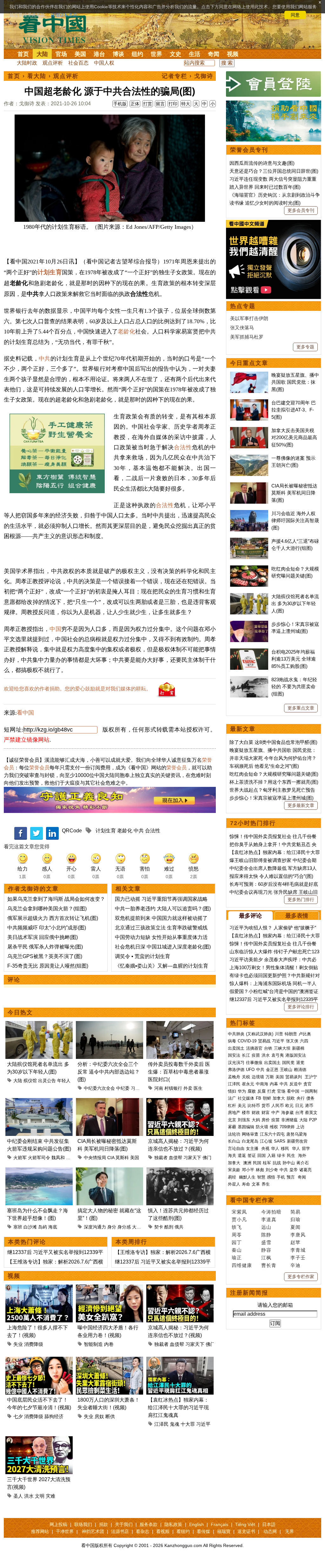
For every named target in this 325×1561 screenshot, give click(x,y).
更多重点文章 (301, 707)
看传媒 (203, 1531)
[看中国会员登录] (273, 84)
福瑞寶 (223, 1531)
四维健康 (242, 1265)
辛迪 (295, 1265)
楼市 (246, 1112)
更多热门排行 (301, 899)
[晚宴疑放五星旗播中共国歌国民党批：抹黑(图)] (249, 375)
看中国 (56, 29)
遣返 (242, 1155)
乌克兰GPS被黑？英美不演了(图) (44, 956)
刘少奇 (272, 1169)
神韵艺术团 (93, 1531)
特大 (185, 103)
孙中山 (288, 1162)
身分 (111, 1226)
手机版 (120, 103)
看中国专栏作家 (252, 1200)
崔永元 (248, 1084)
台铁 (268, 1048)
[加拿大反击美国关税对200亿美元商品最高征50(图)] (249, 430)
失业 (18, 1344)
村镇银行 (173, 1088)
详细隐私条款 (64, 15)
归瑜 (295, 1219)
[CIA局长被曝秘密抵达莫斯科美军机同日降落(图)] (109, 1101)
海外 (303, 1155)
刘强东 (244, 1119)
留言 (160, 103)
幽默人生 (247, 1177)
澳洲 (247, 1162)
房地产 (234, 1112)
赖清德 (300, 1069)
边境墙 (258, 1076)
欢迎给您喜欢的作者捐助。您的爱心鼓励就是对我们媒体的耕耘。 (77, 688)
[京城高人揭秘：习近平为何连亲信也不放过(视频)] (180, 1101)
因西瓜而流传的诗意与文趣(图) (262, 163)
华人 (275, 1148)
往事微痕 (254, 1062)
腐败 (252, 1091)
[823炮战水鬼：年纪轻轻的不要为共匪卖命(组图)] (249, 679)
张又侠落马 (242, 327)
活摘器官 (254, 1048)
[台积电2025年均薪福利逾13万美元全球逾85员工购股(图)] (249, 651)
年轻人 (63, 1080)
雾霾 (232, 1126)
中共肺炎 (236, 1034)
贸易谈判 (294, 1076)
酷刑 (168, 1226)
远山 (266, 1227)
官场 (61, 54)
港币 (309, 1105)
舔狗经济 (53, 1416)
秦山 (237, 1250)
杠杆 (232, 1105)
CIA (110, 1157)
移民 (285, 1148)
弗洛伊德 (236, 1069)
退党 (300, 1062)
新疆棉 (298, 1048)
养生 (266, 1184)
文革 (256, 1184)
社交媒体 (246, 1098)
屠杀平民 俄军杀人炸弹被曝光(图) (45, 946)
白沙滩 (30, 1226)
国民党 (288, 1062)
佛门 (206, 1157)
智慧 (261, 1177)
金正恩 (272, 1069)
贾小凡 (239, 1219)
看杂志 (142, 1531)
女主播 (253, 1148)
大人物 (138, 1226)
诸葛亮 (305, 1169)
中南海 (262, 1084)
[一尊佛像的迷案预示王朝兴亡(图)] (249, 458)
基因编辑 (246, 1126)
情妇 (232, 1091)
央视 (265, 1148)
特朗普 (291, 1034)
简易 (295, 1211)
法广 (232, 1098)
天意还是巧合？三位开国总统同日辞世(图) (273, 171)
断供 (110, 1416)
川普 (279, 1034)
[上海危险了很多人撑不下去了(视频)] (39, 1288)
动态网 (270, 1531)
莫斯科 (122, 1157)
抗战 (277, 1162)
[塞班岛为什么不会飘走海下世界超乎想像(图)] (39, 1171)
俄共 (179, 1226)
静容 (266, 1250)
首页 (23, 54)
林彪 (260, 1169)
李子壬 (298, 1257)
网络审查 (250, 1134)
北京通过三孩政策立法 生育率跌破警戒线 (161, 927)
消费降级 (33, 1344)
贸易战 (264, 1041)
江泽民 (161, 1424)
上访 (300, 1126)
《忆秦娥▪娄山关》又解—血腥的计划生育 (161, 966)
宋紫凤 (239, 1211)
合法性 (183, 447)
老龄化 (126, 331)
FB (258, 1098)
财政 (256, 1112)
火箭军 (20, 1157)
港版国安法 (295, 1055)
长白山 (234, 1141)
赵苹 (295, 1242)
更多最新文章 (301, 805)
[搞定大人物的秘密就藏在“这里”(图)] (109, 1171)
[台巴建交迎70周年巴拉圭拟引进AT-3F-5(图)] (249, 402)
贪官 (307, 1084)
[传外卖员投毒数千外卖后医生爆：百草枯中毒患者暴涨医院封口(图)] (180, 1024)
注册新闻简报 (249, 1293)
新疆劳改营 (297, 1141)
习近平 (137, 1088)
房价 (266, 1119)
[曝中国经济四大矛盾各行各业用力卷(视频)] (109, 1288)
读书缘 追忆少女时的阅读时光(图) (265, 203)
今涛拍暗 (271, 1211)
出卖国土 (236, 1048)
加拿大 (279, 1098)
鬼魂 (174, 1424)
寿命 (246, 1184)
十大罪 (188, 1424)
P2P (313, 1119)
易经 (232, 1177)
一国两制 (309, 1091)
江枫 (266, 1257)
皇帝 (293, 1169)
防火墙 (262, 1126)
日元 (299, 1105)
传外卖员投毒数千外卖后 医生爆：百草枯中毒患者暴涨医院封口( (179, 1071)
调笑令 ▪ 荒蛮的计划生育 (142, 956)
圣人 (18, 1496)
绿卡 (281, 1155)
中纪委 (122, 1088)
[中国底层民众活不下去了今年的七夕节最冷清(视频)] (39, 1360)
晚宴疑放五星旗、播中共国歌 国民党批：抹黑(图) (295, 382)
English (196, 1524)
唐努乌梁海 (296, 1134)
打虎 (271, 1091)
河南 (158, 1088)
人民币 (277, 1105)
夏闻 (295, 1227)
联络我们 (83, 1524)
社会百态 (78, 63)
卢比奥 (305, 1034)
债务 (310, 1098)
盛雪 (266, 1242)
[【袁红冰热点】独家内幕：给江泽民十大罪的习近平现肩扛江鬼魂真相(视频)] (180, 1360)
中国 (55, 629)
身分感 (124, 1226)
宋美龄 (234, 1169)
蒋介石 (303, 1162)
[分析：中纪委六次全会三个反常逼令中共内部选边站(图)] (109, 1024)
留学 (306, 1148)
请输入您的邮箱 (275, 1305)
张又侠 (292, 1041)
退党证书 (246, 1531)
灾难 (50, 1496)
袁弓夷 (277, 1055)
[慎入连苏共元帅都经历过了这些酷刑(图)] (180, 1171)
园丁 (237, 1242)
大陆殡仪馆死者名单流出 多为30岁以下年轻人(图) (295, 603)
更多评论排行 (301, 1006)
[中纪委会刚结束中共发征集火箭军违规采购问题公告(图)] (39, 1101)
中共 (44, 358)
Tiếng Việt (245, 1524)
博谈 (118, 54)
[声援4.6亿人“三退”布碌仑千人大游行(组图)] (249, 541)
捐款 (103, 1524)
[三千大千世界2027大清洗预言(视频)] (39, 1440)
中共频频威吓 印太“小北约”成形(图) (46, 927)
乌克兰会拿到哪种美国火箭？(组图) (47, 908)
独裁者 (161, 1157)
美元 (242, 1105)
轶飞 (237, 1227)
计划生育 (49, 272)
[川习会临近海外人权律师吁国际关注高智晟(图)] (249, 513)
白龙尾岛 (250, 1141)
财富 (266, 1112)
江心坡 (266, 1141)
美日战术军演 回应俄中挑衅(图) (42, 937)
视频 (232, 54)
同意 (295, 15)
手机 (281, 1177)
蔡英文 (311, 1112)
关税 (246, 1076)
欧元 (289, 1105)
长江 (246, 1055)
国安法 (234, 1055)
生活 (194, 54)
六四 (304, 1041)
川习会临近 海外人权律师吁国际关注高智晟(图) (295, 520)
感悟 (271, 1177)
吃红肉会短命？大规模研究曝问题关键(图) (273, 774)
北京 (232, 1119)
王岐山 (286, 1069)
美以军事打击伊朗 (249, 318)
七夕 (18, 1416)
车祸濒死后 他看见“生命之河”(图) (264, 766)
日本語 (268, 1524)
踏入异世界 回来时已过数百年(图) (265, 187)
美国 (80, 54)
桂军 (267, 1162)
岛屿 (42, 1226)
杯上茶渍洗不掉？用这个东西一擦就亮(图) (273, 782)
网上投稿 (58, 1524)
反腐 (261, 1091)
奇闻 (213, 54)
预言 (291, 1177)
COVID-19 (247, 1041)
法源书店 (120, 1531)
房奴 (99, 1416)
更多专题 (305, 346)
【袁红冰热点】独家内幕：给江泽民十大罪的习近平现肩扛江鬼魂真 (178, 1407)
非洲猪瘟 (289, 1119)
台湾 (299, 1112)
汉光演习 (236, 1062)
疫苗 (256, 1055)
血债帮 (175, 1157)
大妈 (256, 1119)
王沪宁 (311, 1076)
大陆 (42, 54)
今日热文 (20, 1012)
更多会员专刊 (301, 210)
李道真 (268, 1219)
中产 (275, 1112)
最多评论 (250, 916)
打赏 (147, 103)
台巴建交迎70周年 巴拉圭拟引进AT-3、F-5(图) (293, 410)
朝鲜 (267, 1098)
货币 (266, 1105)
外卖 (187, 1088)
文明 (39, 1496)
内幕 (274, 1084)
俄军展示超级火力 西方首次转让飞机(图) (52, 918)
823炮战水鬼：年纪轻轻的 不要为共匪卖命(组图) (294, 686)
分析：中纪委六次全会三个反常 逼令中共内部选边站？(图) (108, 1071)
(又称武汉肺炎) (259, 1034)
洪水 (29, 1496)
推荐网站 (40, 1531)
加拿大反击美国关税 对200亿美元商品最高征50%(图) (294, 437)
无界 (289, 1531)
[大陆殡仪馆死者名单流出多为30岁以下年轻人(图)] (39, 1024)
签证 (252, 1155)
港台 (99, 54)
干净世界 (65, 1531)
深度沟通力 (95, 1226)
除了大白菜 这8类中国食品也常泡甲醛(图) (273, 742)
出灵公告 (47, 1080)
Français (219, 1524)
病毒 (232, 1041)
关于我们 (124, 1524)
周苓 (237, 1234)
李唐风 (298, 1234)
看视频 (162, 1531)
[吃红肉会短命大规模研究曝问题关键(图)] (249, 568)
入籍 (271, 1155)
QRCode (72, 830)
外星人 (234, 1184)
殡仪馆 (30, 1080)
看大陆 (36, 76)
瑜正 (237, 1257)
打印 (173, 103)
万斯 (270, 1076)
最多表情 (296, 916)
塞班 (17, 1226)
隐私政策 (173, 1524)
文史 (175, 54)
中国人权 (104, 63)
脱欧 (291, 1098)
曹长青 (268, 1265)
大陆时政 (27, 63)
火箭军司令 (39, 1157)
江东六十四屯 (272, 1134)
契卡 (158, 1226)
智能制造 (93, 1344)
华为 (242, 1091)
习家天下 (192, 1157)
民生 (291, 1155)
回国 (261, 1155)
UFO (250, 1069)
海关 (232, 1155)
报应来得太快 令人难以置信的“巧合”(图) (271, 876)
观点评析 (53, 63)
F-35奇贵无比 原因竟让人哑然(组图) (47, 966)
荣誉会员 (39, 767)
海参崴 (287, 1112)
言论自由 (236, 1148)
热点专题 (242, 306)
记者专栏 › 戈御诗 (187, 76)
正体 (134, 103)
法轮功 (234, 1134)
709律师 (287, 1126)
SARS (279, 1141)
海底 (52, 1226)
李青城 (298, 1250)
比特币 (254, 1105)
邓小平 (248, 1169)
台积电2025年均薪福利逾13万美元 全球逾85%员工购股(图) (293, 659)
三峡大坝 (282, 1048)
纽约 (137, 54)
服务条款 (148, 1524)
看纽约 (183, 1531)
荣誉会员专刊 (249, 150)
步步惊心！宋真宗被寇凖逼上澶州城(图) (271, 798)
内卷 (109, 1344)
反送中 (295, 1084)
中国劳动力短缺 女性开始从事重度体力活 (161, 937)
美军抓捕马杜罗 (246, 337)
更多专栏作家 (301, 1276)
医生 (198, 1088)
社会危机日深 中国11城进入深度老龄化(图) (163, 946)
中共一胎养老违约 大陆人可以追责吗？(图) (163, 908)
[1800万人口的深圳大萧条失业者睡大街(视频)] (109, 1360)
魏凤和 (58, 1157)
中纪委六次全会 (99, 1088)
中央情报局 (95, 1157)
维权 (274, 1126)
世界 (156, 54)
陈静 (266, 1234)
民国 (257, 1162)
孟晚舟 (234, 1076)
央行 (300, 1098)
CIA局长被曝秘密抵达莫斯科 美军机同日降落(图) (294, 493)
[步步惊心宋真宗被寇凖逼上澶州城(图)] (249, 624)
